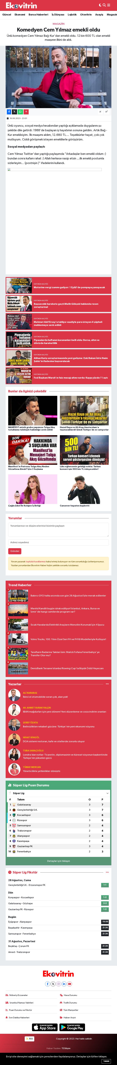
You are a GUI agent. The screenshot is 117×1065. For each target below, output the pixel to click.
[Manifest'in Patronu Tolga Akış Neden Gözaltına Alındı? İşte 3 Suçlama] (32, 450)
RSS (31, 1039)
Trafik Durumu (70, 1003)
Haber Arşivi (70, 1017)
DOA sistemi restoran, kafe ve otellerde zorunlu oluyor (54, 741)
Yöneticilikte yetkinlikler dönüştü (41, 771)
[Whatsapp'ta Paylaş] (20, 111)
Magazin (58, 24)
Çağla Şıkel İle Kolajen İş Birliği (24, 506)
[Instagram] (58, 983)
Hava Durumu (70, 995)
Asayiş (99, 14)
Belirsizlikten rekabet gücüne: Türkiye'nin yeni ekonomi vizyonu (58, 726)
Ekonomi (20, 14)
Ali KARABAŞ (30, 693)
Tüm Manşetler (70, 1010)
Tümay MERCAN (32, 767)
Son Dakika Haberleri (19, 1017)
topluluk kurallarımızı (36, 561)
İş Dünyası (58, 14)
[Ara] (104, 5)
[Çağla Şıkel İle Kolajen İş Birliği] (32, 489)
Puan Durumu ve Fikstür (20, 1010)
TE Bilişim (66, 1048)
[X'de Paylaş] (14, 111)
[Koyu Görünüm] (100, 5)
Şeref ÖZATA (30, 723)
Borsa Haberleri (38, 14)
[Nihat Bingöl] (14, 739)
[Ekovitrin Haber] (22, 5)
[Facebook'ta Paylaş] (9, 111)
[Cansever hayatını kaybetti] (84, 489)
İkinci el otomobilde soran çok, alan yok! (45, 697)
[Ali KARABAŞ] (14, 695)
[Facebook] (47, 983)
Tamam (106, 1061)
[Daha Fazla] (26, 111)
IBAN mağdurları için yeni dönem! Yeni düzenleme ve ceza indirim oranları (64, 712)
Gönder (14, 551)
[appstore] (45, 1027)
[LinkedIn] (64, 983)
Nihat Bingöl (31, 737)
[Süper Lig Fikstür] (107, 872)
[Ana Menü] (108, 5)
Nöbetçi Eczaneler (18, 995)
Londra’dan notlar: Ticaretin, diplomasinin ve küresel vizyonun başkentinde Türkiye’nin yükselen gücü (65, 756)
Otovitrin (86, 14)
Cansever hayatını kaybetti (74, 506)
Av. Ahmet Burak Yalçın (37, 708)
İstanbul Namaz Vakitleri (21, 1003)
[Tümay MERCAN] (14, 769)
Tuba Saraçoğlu (33, 751)
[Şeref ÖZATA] (14, 724)
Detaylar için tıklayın (58, 861)
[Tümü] (107, 684)
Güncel (6, 14)
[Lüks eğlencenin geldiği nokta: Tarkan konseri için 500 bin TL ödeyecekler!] (84, 450)
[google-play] (72, 1027)
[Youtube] (69, 983)
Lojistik (72, 14)
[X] (53, 983)
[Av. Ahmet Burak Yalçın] (14, 710)
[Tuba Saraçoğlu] (14, 754)
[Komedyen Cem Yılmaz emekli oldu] (59, 77)
